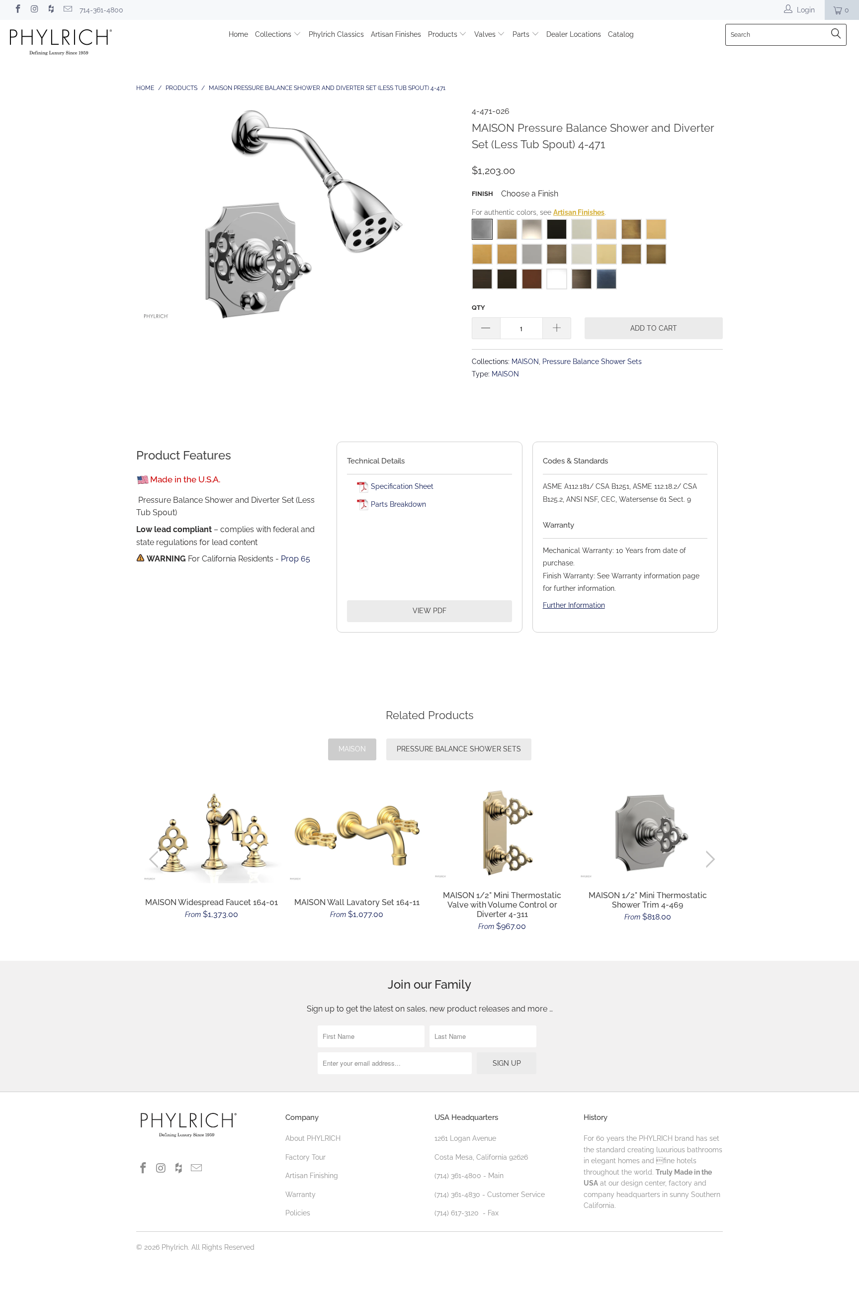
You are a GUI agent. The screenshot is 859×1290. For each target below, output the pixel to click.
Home (238, 34)
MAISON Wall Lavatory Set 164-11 (357, 835)
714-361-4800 (101, 10)
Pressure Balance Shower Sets (592, 361)
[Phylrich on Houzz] (51, 10)
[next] (708, 859)
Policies (297, 1213)
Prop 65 (295, 558)
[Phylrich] (73, 43)
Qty (478, 307)
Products (443, 34)
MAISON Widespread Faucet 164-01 (211, 835)
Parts (522, 34)
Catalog (621, 34)
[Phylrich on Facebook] (17, 10)
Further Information (574, 605)
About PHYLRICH (313, 1138)
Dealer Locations (573, 34)
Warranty (300, 1194)
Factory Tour (305, 1157)
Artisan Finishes (396, 34)
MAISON (525, 361)
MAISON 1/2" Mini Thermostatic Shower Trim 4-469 (648, 833)
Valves (486, 34)
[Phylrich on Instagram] (34, 10)
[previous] (156, 859)
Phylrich (175, 1247)
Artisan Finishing (311, 1176)
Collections (274, 34)
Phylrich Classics (336, 34)
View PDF (429, 611)
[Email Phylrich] (68, 10)
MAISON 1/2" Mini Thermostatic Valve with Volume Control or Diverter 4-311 (502, 833)
